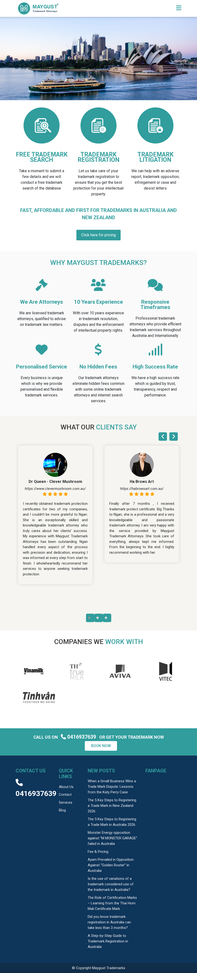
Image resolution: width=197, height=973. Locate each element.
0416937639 (81, 737)
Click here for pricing (98, 235)
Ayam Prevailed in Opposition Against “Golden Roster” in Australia (111, 865)
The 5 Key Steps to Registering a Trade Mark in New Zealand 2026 (112, 805)
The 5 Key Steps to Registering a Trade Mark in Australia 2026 (112, 822)
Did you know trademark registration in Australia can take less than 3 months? (109, 922)
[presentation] (163, 436)
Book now (101, 745)
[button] (90, 618)
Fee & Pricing (98, 851)
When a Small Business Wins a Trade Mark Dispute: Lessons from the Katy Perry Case (112, 786)
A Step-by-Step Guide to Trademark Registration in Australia (108, 941)
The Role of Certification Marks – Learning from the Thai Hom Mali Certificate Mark (112, 903)
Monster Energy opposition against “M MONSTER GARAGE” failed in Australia (112, 838)
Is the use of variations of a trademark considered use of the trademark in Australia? (111, 884)
